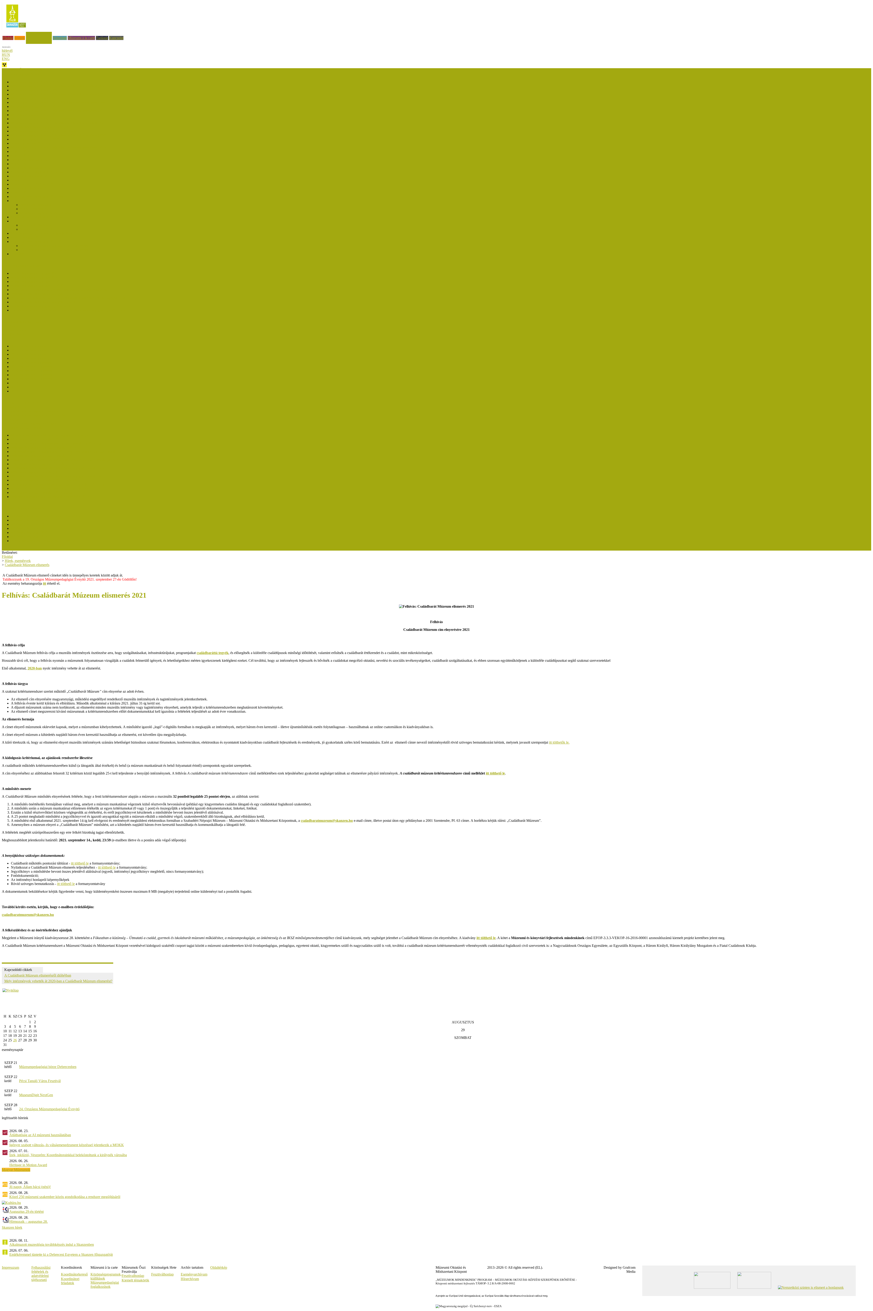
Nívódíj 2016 (20, 180)
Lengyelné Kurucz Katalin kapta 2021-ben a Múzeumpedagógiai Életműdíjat (66, 452)
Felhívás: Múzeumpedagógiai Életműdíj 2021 (43, 456)
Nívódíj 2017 (20, 164)
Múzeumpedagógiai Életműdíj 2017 (36, 472)
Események (10, 326)
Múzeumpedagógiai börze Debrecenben (47, 1067)
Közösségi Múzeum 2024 (29, 520)
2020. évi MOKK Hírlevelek (32, 371)
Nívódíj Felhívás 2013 (36, 229)
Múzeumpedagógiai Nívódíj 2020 (35, 139)
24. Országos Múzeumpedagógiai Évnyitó (49, 1109)
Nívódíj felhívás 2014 (35, 209)
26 (15, 1040)
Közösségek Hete (14, 407)
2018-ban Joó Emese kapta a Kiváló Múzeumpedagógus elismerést (59, 290)
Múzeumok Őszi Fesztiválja (22, 70)
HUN (6, 55)
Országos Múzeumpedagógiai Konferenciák (33, 415)
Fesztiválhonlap (162, 1274)
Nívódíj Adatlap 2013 (26, 237)
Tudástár (102, 38)
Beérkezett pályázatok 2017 (31, 168)
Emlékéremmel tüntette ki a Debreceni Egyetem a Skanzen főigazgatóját (61, 1254)
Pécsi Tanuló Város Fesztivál (40, 1081)
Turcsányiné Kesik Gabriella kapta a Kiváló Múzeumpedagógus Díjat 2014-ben (68, 310)
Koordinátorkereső (74, 1274)
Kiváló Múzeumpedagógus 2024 (34, 277)
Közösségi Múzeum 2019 (29, 537)
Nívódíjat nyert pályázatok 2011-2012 (38, 241)
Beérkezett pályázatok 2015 (31, 188)
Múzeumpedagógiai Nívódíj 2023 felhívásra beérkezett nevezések (58, 102)
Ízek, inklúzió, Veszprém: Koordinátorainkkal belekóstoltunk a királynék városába (68, 1155)
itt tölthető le (80, 863)
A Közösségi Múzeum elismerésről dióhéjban (43, 541)
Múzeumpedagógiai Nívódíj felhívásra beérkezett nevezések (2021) (59, 123)
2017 (14, 383)
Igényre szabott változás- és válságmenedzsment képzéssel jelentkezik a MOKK (66, 1145)
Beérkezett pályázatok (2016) (32, 176)
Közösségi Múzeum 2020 (29, 532)
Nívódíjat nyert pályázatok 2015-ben (37, 184)
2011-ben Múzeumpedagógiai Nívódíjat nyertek (54, 250)
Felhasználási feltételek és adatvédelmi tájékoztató (40, 1274)
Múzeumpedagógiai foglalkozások (104, 1284)
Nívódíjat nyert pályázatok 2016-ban (37, 172)
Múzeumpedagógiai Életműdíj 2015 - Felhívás (44, 480)
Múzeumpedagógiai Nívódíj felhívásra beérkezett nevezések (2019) (59, 147)
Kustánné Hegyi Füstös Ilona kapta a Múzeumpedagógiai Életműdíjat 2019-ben (68, 460)
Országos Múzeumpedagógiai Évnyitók (30, 411)
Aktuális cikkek (13, 334)
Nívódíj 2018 (20, 156)
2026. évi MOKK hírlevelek (31, 346)
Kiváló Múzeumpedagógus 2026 (34, 273)
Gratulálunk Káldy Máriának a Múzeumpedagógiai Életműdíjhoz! (58, 468)
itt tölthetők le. (559, 742)
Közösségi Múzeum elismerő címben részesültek (45, 516)
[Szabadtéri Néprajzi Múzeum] (16, 29)
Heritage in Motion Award (28, 1165)
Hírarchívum (190, 1279)
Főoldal (8, 38)
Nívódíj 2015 (20, 192)
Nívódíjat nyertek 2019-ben (30, 143)
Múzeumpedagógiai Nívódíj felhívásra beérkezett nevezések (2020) (59, 135)
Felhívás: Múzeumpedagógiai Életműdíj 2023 (43, 447)
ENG (6, 59)
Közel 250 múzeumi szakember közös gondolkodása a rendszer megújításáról (64, 1197)
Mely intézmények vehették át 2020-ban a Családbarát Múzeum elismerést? (58, 981)
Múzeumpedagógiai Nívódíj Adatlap (46, 213)
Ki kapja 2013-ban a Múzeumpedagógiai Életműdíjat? (49, 488)
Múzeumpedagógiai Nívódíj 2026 (35, 82)
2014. (15, 387)
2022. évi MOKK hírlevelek (31, 362)
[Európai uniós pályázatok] (11, 990)
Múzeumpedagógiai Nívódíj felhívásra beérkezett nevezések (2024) (59, 94)
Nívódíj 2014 (20, 201)
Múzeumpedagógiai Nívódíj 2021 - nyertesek (43, 119)
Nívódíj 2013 (20, 221)
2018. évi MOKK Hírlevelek (32, 379)
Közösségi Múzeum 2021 (29, 528)
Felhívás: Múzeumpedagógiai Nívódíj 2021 (42, 127)
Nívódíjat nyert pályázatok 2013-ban (37, 217)
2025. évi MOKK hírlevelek (31, 350)
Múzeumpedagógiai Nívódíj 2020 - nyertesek (43, 131)
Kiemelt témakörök (135, 1280)
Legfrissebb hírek (14, 330)
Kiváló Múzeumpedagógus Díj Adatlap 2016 (43, 306)
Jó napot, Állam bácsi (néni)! (30, 1187)
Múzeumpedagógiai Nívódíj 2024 (35, 98)
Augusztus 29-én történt (26, 1211)
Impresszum (10, 1267)
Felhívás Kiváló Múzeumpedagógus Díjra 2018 (45, 294)
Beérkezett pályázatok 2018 (31, 160)
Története (18, 254)
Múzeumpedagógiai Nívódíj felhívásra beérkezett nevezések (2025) (59, 86)
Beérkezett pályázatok (36, 205)
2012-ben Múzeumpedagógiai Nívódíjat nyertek (54, 246)
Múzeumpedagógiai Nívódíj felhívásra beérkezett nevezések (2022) (59, 111)
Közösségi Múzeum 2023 (29, 524)
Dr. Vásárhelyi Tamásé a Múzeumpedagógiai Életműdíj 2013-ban (58, 484)
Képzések (60, 38)
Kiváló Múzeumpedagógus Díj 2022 (37, 281)
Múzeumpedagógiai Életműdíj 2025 (36, 439)
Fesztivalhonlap (133, 1276)
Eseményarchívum (194, 1274)
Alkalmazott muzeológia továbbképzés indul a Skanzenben (51, 1244)
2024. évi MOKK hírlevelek (31, 354)
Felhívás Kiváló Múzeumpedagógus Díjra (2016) (46, 302)
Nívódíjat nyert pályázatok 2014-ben (37, 196)
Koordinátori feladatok (70, 1281)
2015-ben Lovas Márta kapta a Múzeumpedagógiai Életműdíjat (56, 476)
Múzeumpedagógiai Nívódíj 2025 (35, 90)
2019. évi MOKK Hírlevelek (32, 375)
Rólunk (19, 38)
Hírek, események (39, 34)
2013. (15, 391)
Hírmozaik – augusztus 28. (28, 1221)
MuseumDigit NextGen (36, 1095)
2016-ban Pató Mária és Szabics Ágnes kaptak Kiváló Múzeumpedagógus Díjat (68, 298)
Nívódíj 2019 (20, 151)
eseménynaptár (12, 1050)
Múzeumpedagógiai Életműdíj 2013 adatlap (42, 492)
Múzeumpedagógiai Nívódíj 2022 (35, 115)
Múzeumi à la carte (81, 38)
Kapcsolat (116, 38)
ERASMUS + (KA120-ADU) (24, 403)
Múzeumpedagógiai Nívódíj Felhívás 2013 (41, 233)
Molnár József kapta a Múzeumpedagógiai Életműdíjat (50, 435)
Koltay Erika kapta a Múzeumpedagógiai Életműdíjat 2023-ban (56, 443)
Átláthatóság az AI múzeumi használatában (40, 1135)
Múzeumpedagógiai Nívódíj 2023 (35, 106)
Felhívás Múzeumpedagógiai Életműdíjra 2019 (44, 464)
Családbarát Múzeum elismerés (24, 322)
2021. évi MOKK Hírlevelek (32, 366)
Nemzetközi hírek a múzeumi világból (29, 423)
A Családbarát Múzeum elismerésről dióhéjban (37, 975)
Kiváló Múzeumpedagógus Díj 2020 (37, 286)
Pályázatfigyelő (13, 419)
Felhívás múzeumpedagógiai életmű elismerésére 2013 (50, 497)
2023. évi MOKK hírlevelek (31, 358)
